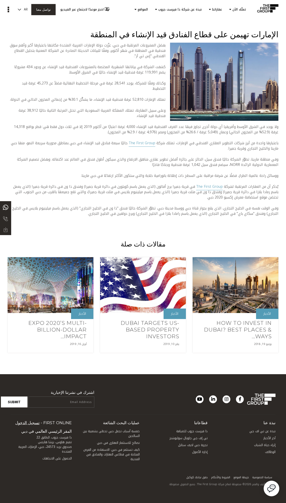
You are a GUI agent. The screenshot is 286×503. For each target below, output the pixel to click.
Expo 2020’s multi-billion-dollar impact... (57, 330)
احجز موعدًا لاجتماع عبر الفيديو (82, 9)
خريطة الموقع (241, 477)
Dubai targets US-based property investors (150, 330)
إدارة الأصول (200, 452)
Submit (14, 402)
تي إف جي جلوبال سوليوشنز (189, 438)
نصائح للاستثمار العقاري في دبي (118, 443)
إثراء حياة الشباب (264, 445)
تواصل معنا (43, 9)
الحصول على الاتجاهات (57, 458)
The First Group (142, 143)
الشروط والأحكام (220, 477)
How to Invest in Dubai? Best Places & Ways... (238, 330)
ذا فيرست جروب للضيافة (192, 431)
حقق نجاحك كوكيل (197, 477)
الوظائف (270, 452)
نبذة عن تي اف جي (262, 431)
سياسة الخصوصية (262, 477)
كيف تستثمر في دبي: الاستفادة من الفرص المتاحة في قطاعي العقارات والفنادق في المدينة (111, 454)
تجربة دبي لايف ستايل (193, 445)
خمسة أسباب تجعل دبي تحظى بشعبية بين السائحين (111, 433)
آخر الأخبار (269, 438)
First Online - (43, 422)
